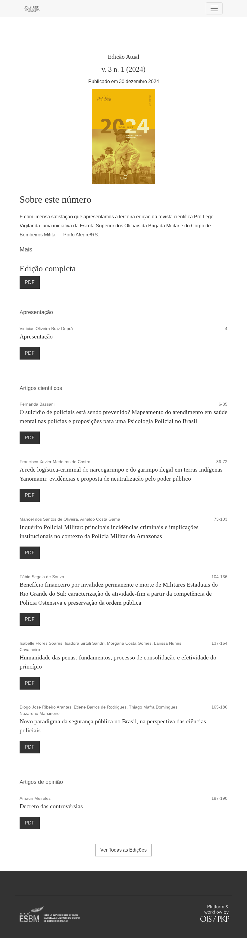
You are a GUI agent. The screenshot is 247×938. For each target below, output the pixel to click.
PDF (30, 282)
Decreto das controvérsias (51, 806)
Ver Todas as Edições (123, 849)
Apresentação (36, 336)
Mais (26, 249)
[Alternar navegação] (214, 8)
